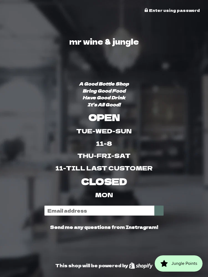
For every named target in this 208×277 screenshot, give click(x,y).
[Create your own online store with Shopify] (140, 265)
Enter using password (174, 10)
